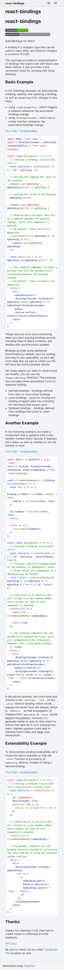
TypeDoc (29, 965)
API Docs (11, 943)
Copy (53, 139)
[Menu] (55, 3)
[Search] (49, 3)
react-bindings (14, 3)
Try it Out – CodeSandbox (21, 131)
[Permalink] (44, 21)
